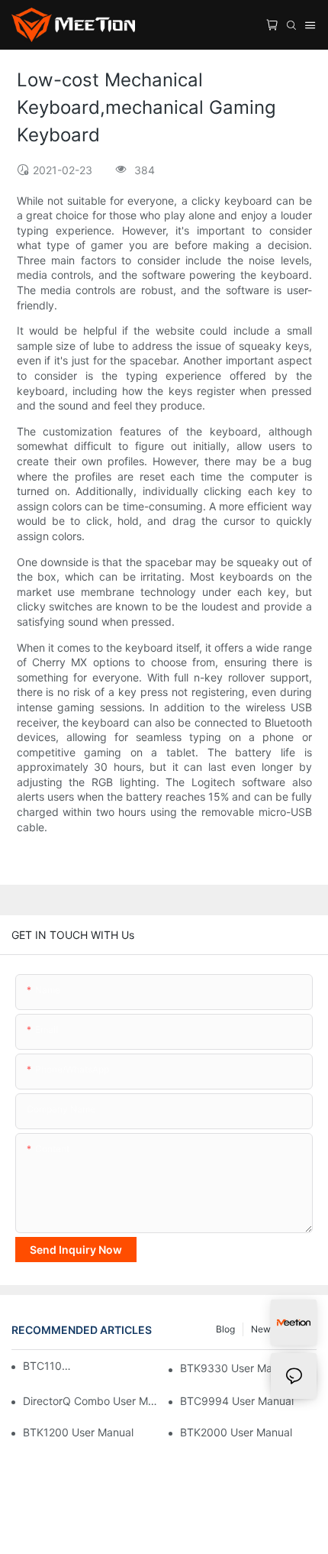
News (263, 1329)
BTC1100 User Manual (47, 1365)
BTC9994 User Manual (237, 1400)
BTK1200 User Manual (78, 1432)
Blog (225, 1329)
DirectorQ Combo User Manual (91, 1400)
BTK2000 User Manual (236, 1432)
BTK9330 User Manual (236, 1367)
